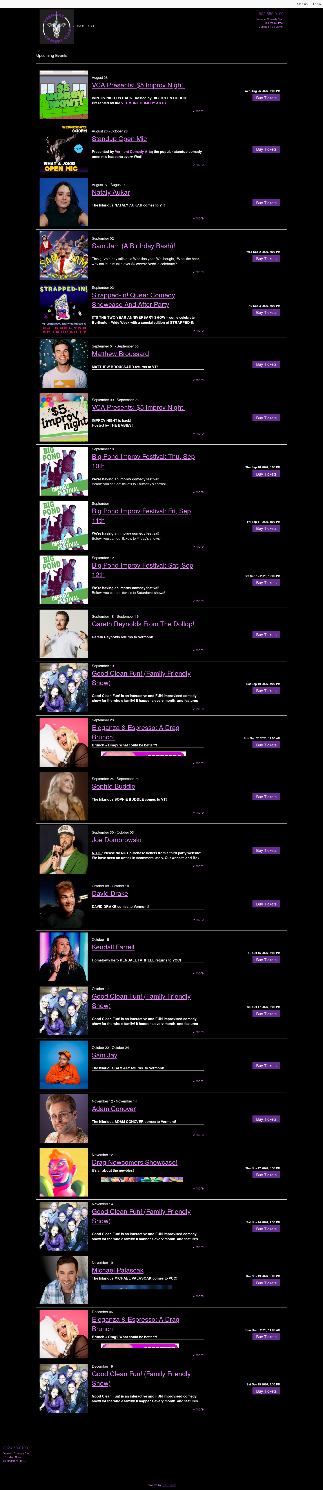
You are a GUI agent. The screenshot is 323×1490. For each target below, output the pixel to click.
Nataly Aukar (111, 192)
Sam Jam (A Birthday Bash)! (133, 245)
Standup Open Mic (119, 138)
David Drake (110, 893)
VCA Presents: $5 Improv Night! (138, 84)
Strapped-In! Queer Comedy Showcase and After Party (133, 299)
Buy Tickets (266, 97)
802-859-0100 (271, 13)
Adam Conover (114, 1108)
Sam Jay (104, 1054)
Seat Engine (169, 1485)
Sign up (302, 4)
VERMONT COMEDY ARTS (143, 102)
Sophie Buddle (113, 786)
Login (317, 4)
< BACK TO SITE (84, 26)
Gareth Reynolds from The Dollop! (143, 623)
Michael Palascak (117, 1270)
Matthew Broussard (120, 353)
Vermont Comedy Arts (133, 151)
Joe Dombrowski (116, 839)
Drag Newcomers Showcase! (135, 1162)
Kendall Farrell (113, 946)
